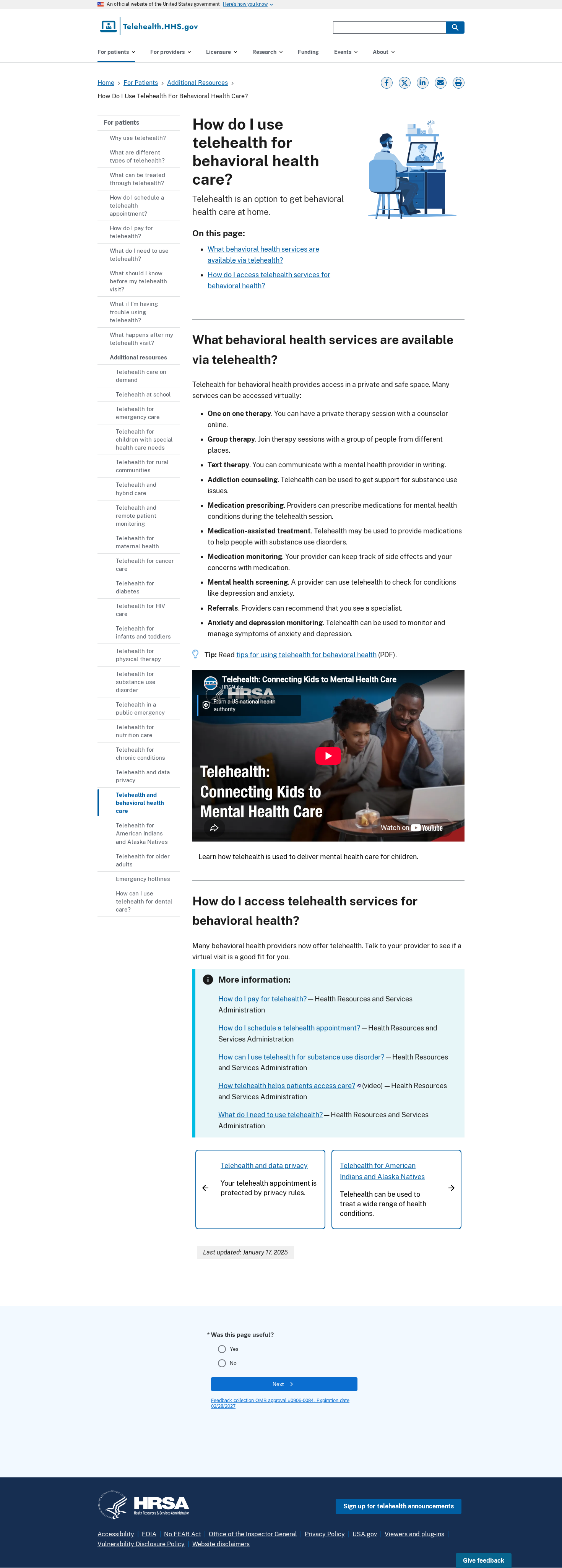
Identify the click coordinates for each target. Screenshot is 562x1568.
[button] (484, 1560)
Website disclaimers (221, 1544)
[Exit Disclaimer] (359, 1086)
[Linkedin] (422, 82)
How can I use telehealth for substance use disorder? (301, 1057)
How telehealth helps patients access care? (286, 1086)
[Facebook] (386, 82)
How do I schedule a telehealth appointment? (289, 1028)
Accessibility (115, 1534)
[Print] (459, 82)
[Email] (440, 82)
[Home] (149, 26)
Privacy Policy (325, 1534)
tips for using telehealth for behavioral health (306, 655)
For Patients (140, 82)
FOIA (149, 1534)
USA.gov (364, 1534)
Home (105, 82)
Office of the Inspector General (253, 1534)
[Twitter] (404, 82)
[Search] (455, 27)
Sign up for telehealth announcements (398, 1506)
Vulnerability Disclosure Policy (141, 1544)
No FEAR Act (182, 1534)
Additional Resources (197, 82)
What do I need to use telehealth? (270, 1115)
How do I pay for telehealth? (262, 999)
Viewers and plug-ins (414, 1534)
